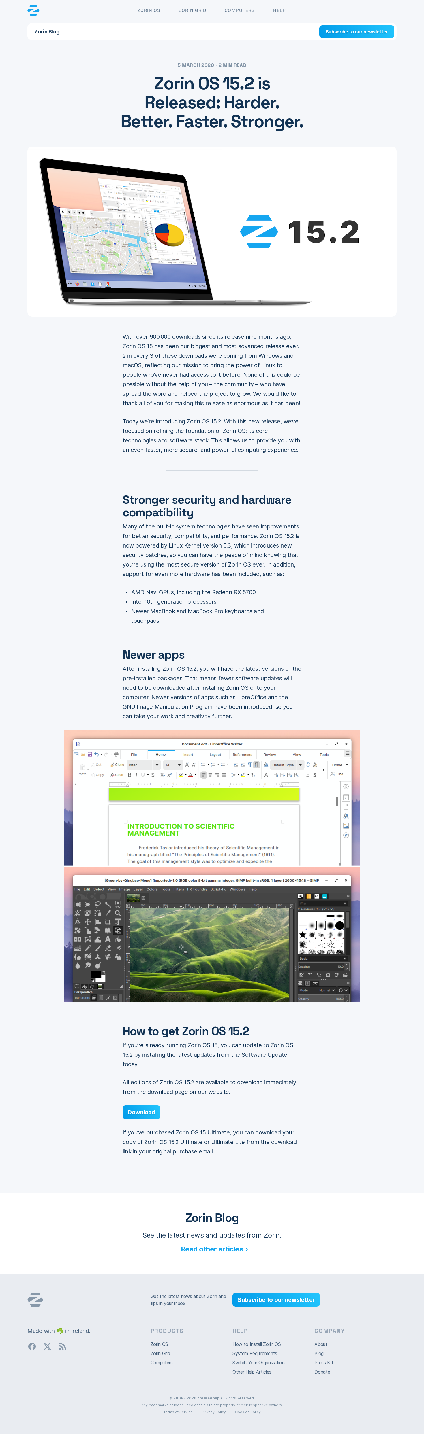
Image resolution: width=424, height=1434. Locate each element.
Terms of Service (178, 1412)
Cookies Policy (248, 1412)
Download (141, 1112)
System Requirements (254, 1353)
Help (279, 10)
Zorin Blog (46, 32)
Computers (240, 10)
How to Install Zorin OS (256, 1344)
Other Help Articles (251, 1372)
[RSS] (65, 1346)
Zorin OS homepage (35, 1300)
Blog (319, 1353)
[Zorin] (33, 10)
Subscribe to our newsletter (357, 32)
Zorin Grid (192, 10)
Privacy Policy (214, 1412)
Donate (322, 1372)
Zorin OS (149, 10)
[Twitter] (50, 1346)
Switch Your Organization (258, 1362)
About (320, 1344)
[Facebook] (34, 1346)
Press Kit (323, 1362)
